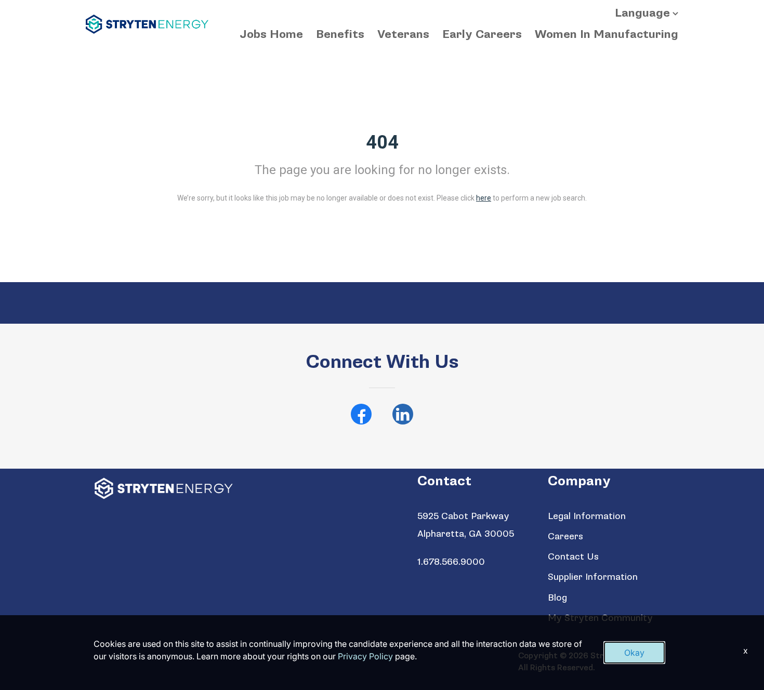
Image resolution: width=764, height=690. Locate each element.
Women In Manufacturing (606, 35)
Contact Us (573, 556)
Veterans (403, 35)
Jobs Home (271, 35)
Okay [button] (634, 652)
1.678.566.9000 (451, 561)
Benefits (340, 35)
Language (642, 13)
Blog (557, 597)
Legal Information (587, 516)
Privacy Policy (365, 656)
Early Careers (482, 35)
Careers (565, 536)
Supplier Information (593, 577)
